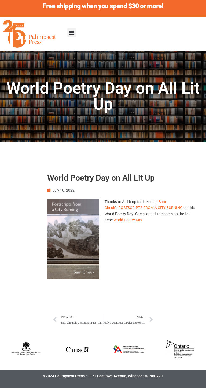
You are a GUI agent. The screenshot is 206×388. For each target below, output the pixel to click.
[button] (71, 32)
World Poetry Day (127, 220)
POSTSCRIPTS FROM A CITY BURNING (150, 208)
